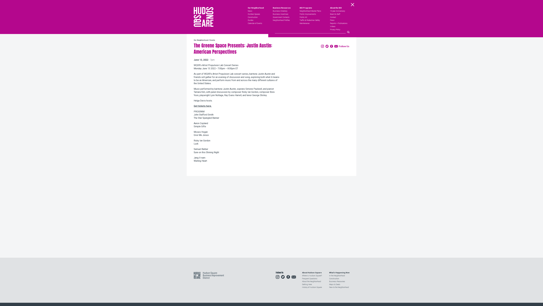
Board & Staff (335, 14)
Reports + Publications (338, 23)
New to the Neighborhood (339, 287)
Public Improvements (308, 14)
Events (212, 40)
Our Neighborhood (256, 8)
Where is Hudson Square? (312, 276)
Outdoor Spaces (254, 14)
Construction (253, 17)
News (250, 11)
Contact (333, 17)
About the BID (336, 8)
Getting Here (307, 284)
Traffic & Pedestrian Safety (310, 20)
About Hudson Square (312, 273)
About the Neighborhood (311, 281)
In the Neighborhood (337, 276)
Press (332, 20)
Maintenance (304, 23)
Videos (332, 26)
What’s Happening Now (339, 273)
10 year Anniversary (337, 11)
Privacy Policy (335, 29)
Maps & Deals (334, 284)
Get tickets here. (203, 106)
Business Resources (282, 8)
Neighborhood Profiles (281, 20)
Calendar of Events (255, 23)
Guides (250, 20)
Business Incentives (280, 14)
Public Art (303, 17)
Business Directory (280, 11)
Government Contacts (281, 17)
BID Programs (306, 8)
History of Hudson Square (312, 287)
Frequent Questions (309, 279)
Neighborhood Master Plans (310, 11)
